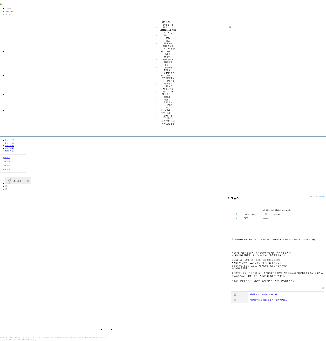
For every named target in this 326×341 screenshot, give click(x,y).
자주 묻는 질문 (168, 73)
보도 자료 (168, 107)
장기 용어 (168, 70)
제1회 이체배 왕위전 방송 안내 (263, 294)
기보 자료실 (168, 91)
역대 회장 (168, 43)
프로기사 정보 (168, 78)
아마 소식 (168, 102)
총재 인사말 (168, 25)
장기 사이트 (168, 89)
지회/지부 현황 (168, 49)
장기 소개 (165, 51)
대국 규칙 (168, 65)
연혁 (168, 38)
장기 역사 (168, 57)
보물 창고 (168, 86)
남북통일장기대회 (168, 30)
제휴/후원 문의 (168, 121)
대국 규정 (168, 67)
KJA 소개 (165, 22)
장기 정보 (165, 75)
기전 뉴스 (168, 99)
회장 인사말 (168, 27)
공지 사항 (168, 115)
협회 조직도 (168, 46)
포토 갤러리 (168, 118)
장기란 (168, 54)
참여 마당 (165, 113)
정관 (168, 41)
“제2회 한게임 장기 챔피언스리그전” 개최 (268, 300)
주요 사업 (168, 35)
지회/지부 (165, 110)
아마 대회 (168, 105)
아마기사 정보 (168, 81)
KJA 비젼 (168, 33)
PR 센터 (165, 94)
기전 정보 (168, 83)
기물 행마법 (168, 59)
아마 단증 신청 (168, 123)
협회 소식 (168, 97)
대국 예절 (168, 62)
